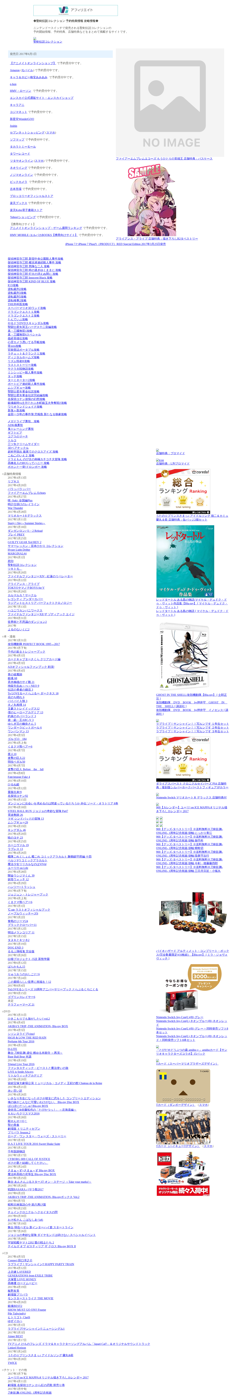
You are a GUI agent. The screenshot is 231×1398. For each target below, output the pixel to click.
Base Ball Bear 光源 (19, 1056)
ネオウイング (18, 167)
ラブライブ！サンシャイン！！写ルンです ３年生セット (192, 731)
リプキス (13, 481)
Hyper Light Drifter (19, 549)
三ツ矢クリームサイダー (24, 444)
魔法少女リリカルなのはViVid (27, 864)
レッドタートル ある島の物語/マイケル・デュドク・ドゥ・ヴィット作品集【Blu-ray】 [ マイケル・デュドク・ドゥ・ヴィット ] (192, 603)
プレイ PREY (16, 534)
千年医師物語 (16, 1151)
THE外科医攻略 (18, 304)
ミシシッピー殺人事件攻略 (25, 372)
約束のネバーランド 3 (22, 716)
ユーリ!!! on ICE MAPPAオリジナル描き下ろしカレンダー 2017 (48, 1377)
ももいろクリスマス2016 (24, 1113)
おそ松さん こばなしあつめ (25, 1219)
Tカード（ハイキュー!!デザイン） (178, 1146)
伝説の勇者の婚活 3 (20, 689)
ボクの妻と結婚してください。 (28, 1162)
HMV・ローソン (20, 90)
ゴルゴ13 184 (17, 738)
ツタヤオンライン (21, 160)
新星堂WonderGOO (22, 119)
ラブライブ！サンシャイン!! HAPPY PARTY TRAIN (41, 1264)
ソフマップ (17, 139)
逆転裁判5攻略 (17, 296)
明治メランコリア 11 (21, 932)
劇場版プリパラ (18, 1294)
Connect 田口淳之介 (20, 1260)
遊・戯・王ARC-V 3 (21, 719)
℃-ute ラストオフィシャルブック (29, 909)
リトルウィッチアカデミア (25, 1075)
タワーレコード (20, 153)
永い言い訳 (15, 1090)
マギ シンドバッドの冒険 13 (26, 818)
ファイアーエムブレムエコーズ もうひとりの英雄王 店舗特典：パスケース (164, 158)
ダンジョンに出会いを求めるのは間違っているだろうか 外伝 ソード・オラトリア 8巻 (63, 803)
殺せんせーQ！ (17, 1121)
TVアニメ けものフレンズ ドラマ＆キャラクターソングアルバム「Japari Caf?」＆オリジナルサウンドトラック (79, 1343)
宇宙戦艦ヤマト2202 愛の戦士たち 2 (31, 1242)
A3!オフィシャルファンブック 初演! (31, 666)
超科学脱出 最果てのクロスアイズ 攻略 (33, 451)
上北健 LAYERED (19, 1271)
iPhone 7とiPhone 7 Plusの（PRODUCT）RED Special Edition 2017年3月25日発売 (115, 244)
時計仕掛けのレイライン (24, 504)
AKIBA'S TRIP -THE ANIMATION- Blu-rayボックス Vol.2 (43, 1197)
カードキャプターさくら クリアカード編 (34, 659)
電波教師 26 (15, 814)
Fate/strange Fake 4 (19, 776)
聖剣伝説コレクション (47, 41)
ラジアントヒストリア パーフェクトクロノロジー (40, 602)
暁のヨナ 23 (15, 837)
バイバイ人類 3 (17, 701)
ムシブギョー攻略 (19, 387)
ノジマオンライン (21, 174)
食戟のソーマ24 (18, 921)
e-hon (13, 84)
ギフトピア (15, 432)
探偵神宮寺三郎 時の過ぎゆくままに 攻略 (34, 270)
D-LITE (12, 1049)
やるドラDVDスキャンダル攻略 (28, 323)
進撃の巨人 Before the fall (25, 769)
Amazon (15, 70)
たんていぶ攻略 (18, 319)
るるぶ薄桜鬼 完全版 (21, 951)
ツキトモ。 (15, 568)
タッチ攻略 (15, 376)
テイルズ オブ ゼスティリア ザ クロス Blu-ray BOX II (42, 1246)
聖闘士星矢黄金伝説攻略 (24, 391)
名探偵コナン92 (18, 795)
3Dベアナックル (18, 447)
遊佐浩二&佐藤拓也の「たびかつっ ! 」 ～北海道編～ (42, 1109)
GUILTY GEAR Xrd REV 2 (24, 542)
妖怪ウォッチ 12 (18, 879)
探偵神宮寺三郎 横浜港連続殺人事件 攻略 (34, 262)
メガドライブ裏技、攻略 (24, 421)
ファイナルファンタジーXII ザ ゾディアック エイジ (41, 614)
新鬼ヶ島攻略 (16, 410)
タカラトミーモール (23, 146)
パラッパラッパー (19, 489)
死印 (11, 561)
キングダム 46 (17, 830)
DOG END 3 (15, 947)
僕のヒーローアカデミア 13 (25, 712)
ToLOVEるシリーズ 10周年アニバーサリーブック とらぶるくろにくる (53, 989)
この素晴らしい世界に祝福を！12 (29, 981)
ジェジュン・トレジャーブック (28, 894)
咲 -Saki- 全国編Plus (20, 500)
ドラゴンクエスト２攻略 (24, 315)
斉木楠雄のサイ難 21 (21, 682)
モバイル (27, 70)
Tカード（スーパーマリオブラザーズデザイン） (187, 1063)
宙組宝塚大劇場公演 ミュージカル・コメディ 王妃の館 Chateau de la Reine (55, 1083)
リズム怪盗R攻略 (19, 361)
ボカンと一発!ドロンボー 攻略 (27, 466)
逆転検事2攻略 (17, 300)
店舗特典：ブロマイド (170, 453)
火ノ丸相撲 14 (17, 704)
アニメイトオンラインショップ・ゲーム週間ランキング (46, 227)
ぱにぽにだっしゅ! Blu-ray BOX (28, 1105)
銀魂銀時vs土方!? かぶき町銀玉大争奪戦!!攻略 (37, 402)
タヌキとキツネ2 (18, 940)
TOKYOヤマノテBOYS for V (26, 587)
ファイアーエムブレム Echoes (27, 492)
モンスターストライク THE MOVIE (30, 1298)
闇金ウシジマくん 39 (21, 875)
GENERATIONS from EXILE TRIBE (30, 1275)
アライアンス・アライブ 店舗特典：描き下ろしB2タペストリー (157, 238)
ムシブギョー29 (18, 822)
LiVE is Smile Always (20, 1071)
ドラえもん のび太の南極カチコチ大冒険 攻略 (37, 459)
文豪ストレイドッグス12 (24, 708)
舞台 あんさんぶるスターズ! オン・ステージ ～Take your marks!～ (49, 1181)
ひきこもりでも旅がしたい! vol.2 (29, 1018)
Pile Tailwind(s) (17, 1313)
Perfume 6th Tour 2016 (21, 1041)
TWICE (12, 1362)
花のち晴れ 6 (16, 697)
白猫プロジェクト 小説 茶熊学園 (29, 959)
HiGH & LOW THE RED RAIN (27, 1037)
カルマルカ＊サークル (22, 595)
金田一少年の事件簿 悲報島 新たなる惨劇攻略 (37, 414)
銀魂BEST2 (15, 1305)
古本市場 (15, 188)
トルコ (12, 440)
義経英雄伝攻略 (18, 338)
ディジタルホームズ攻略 (24, 357)
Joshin (13, 125)
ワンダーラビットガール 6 (25, 727)
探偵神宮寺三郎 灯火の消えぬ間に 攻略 (33, 273)
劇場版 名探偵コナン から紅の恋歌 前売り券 (36, 1385)
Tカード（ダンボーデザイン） (175, 1104)
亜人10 (12, 754)
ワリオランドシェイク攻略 (25, 406)
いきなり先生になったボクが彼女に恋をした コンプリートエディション (54, 1098)
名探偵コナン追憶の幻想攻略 (26, 399)
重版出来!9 (15, 792)
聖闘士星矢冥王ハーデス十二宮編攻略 (32, 326)
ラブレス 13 (15, 849)
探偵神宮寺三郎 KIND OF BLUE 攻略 (32, 281)
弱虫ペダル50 (16, 761)
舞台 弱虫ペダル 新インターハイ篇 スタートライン (40, 1227)
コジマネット (18, 111)
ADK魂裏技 (15, 425)
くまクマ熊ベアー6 (20, 746)
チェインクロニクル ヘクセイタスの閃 (33, 1212)
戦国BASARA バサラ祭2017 (25, 1189)
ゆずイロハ (15, 1321)
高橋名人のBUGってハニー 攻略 (28, 463)
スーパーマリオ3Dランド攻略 (27, 308)
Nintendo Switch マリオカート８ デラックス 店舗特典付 (191, 797)
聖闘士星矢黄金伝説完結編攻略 (28, 395)
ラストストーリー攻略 (22, 364)
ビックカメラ (18, 181)
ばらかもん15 (16, 966)
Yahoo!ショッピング (23, 217)
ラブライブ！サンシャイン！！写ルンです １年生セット (192, 723)
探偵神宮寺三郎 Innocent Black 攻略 (30, 277)
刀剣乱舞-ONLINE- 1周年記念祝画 (30, 1392)
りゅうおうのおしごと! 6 (24, 974)
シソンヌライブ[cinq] (21, 1033)
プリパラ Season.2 (19, 1132)
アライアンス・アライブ (24, 583)
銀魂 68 (12, 678)
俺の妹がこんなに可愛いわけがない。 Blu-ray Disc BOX (43, 1102)
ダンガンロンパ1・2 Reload (25, 530)
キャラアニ (17, 104)
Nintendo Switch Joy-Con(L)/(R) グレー (179, 1017)
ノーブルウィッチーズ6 (23, 913)
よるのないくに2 (18, 629)
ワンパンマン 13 (18, 731)
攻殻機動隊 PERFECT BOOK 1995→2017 (34, 644)
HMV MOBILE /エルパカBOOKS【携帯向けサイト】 (44, 235)
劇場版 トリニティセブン (24, 1128)
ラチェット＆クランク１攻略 (26, 353)
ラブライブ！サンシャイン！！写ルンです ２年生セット (192, 727)
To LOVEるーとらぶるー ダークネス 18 (33, 693)
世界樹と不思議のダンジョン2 (27, 621)
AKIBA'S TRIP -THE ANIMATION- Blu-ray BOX (38, 1026)
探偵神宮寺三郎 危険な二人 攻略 (29, 266)
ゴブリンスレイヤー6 (21, 996)
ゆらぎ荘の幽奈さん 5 (22, 723)
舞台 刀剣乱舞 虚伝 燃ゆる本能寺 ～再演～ (35, 1052)
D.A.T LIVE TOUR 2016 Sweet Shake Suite (34, 1143)
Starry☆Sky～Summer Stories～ (26, 523)
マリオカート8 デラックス (25, 515)
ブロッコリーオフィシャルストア (31, 195)
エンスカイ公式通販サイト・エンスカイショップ (41, 97)
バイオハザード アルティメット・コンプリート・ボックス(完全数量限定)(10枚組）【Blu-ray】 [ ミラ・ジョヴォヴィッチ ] (192, 954)
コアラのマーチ (18, 436)
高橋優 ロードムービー (22, 1283)
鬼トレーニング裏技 (21, 428)
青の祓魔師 (15, 674)
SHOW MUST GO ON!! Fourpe (27, 1309)
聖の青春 (13, 1124)
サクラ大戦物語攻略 (21, 368)
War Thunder (15, 508)
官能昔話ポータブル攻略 (24, 349)
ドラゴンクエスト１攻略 (24, 311)
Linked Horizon (17, 1347)
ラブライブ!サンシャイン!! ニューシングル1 (36, 1328)
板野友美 (13, 1290)
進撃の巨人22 (16, 757)
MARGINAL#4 (17, 553)
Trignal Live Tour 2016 (21, 1064)
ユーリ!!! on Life (18, 867)
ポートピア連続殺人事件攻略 (26, 383)
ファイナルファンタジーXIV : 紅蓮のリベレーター (40, 576)
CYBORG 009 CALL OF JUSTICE (29, 1159)
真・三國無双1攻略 (20, 330)
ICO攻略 (13, 285)
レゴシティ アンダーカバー (25, 599)
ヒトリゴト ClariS (19, 1317)
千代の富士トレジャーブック (26, 651)
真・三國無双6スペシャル (24, 334)
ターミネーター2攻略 (21, 380)
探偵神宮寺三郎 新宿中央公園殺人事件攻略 (35, 258)
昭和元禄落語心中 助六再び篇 (27, 1204)
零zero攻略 (14, 345)
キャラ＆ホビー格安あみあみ (28, 77)
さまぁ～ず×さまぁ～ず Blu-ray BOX (31, 1170)
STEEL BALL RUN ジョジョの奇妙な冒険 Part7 (38, 811)
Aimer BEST (15, 1336)
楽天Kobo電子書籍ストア (26, 210)
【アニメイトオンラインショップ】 (33, 63)
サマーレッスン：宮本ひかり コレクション (35, 545)
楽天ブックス (18, 203)
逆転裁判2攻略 (17, 289)
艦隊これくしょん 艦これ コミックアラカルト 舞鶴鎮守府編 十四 (49, 856)
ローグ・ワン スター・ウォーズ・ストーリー (37, 1136)
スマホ (50, 132)
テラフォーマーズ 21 (21, 1004)
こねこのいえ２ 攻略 (21, 455)
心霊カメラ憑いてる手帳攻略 (26, 342)
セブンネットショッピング (27, 132)
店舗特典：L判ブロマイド (173, 463)
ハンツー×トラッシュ (21, 886)
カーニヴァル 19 (18, 845)
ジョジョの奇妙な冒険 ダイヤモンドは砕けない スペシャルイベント (52, 1234)
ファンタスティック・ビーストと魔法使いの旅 (38, 1068)
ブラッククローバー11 (22, 924)
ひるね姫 (13, 784)
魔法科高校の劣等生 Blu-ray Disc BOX (32, 1174)
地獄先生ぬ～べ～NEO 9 (23, 685)
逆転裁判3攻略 (17, 292)
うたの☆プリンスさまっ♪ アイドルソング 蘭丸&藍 (40, 1355)
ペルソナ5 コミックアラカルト (27, 860)
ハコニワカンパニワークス (25, 610)
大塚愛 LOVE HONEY (22, 1279)
